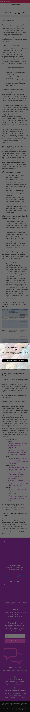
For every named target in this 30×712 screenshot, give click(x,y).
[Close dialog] (28, 344)
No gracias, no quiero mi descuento (15, 364)
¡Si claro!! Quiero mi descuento (15, 360)
